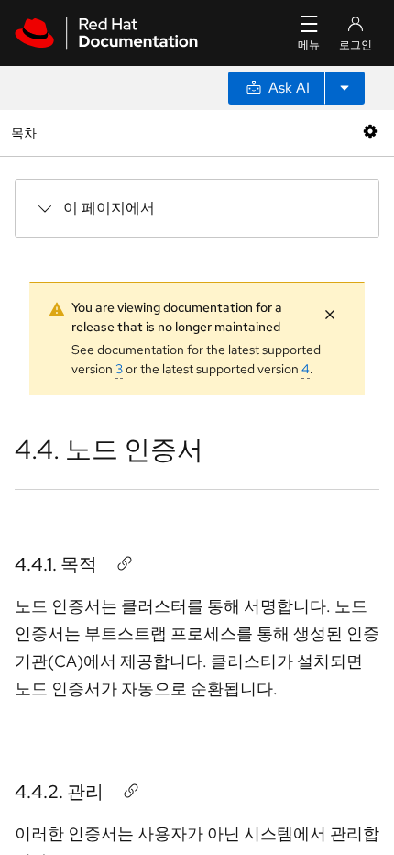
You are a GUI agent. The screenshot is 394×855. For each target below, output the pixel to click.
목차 (26, 132)
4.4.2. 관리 (59, 792)
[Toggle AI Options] (344, 88)
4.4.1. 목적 (56, 564)
